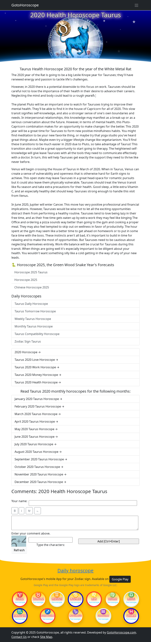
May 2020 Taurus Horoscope (34, 429)
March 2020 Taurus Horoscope (36, 414)
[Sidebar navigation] (136, 5)
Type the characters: (50, 545)
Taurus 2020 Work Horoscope (35, 367)
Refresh (19, 550)
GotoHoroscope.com (121, 632)
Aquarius (103, 615)
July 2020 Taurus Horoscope (34, 444)
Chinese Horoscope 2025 (31, 287)
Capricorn (75, 615)
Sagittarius (48, 615)
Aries (20, 599)
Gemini (57, 599)
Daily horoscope (75, 571)
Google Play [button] (120, 579)
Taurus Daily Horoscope (31, 304)
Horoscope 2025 (25, 280)
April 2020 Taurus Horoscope (35, 421)
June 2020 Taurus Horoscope (35, 437)
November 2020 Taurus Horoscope (39, 474)
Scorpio (19, 615)
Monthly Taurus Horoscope (34, 326)
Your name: (19, 501)
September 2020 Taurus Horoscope (39, 459)
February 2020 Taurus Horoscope (38, 406)
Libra (131, 599)
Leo (94, 599)
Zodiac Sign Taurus (28, 341)
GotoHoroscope (25, 5)
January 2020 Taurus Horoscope (37, 399)
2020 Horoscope (26, 352)
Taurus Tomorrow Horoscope (35, 311)
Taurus (38, 599)
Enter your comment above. (30, 533)
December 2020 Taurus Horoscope (39, 482)
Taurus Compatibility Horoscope (37, 334)
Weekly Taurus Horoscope (33, 319)
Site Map (46, 637)
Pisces (131, 615)
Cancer (75, 599)
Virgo (112, 599)
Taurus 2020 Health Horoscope (36, 382)
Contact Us (19, 637)
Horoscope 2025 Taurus (31, 272)
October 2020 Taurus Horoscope (37, 467)
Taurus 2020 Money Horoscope (36, 375)
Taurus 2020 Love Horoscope (35, 360)
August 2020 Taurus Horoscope (36, 452)
